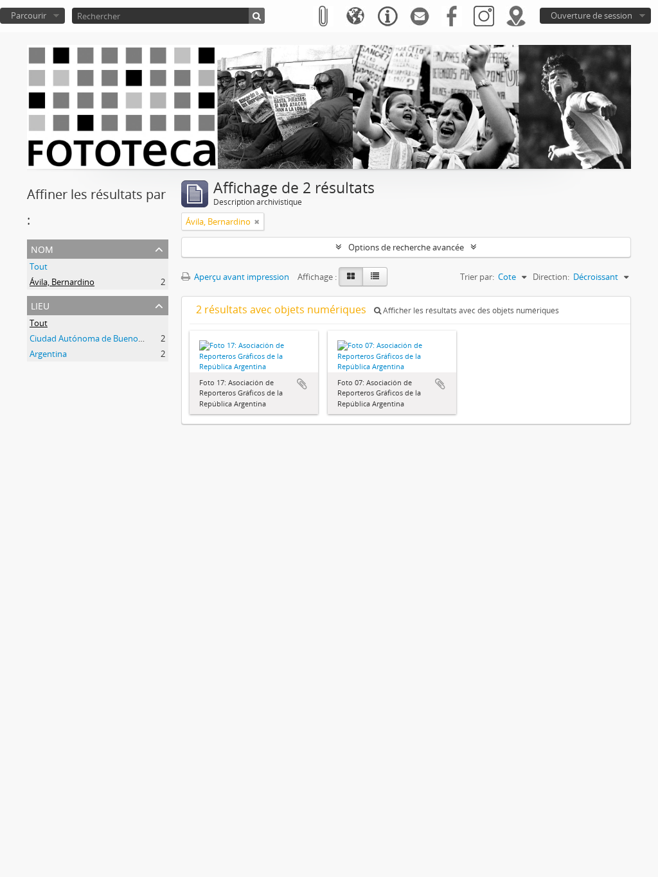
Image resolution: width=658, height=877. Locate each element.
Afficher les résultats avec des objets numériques (470, 310)
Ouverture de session (591, 15)
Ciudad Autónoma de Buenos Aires (96, 338)
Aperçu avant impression (240, 276)
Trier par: (477, 276)
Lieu (40, 304)
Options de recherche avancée (406, 247)
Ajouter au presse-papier (302, 384)
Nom (42, 248)
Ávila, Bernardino (62, 282)
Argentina (48, 354)
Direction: (551, 276)
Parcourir (28, 15)
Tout (39, 266)
